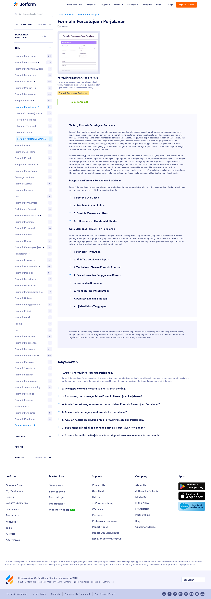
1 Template (64, 26)
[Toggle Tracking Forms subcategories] (36, 393)
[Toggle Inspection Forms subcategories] (34, 272)
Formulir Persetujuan (88, 14)
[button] (33, 24)
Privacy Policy (39, 593)
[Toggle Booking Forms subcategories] (38, 94)
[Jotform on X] (169, 594)
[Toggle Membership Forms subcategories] (39, 304)
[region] (33, 241)
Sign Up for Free (186, 4)
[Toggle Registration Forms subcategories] (38, 62)
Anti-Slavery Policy (105, 593)
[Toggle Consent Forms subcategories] (38, 106)
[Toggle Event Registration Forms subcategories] (45, 68)
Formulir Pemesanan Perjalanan (73, 93)
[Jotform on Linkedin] (175, 594)
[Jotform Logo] (25, 4)
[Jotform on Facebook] (164, 594)
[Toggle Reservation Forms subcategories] (36, 361)
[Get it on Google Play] (191, 486)
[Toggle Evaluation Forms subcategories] (34, 260)
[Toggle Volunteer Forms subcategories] (35, 400)
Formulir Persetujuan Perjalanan (92, 21)
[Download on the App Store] (191, 495)
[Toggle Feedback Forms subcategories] (39, 266)
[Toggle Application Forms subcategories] (34, 81)
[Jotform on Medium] (180, 594)
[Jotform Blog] (186, 594)
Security (55, 593)
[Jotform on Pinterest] (191, 594)
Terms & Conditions (17, 593)
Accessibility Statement (77, 593)
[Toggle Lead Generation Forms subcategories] (46, 291)
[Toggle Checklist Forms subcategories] (40, 215)
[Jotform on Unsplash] (202, 594)
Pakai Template (79, 101)
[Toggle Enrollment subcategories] (29, 253)
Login (170, 4)
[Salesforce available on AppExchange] (191, 506)
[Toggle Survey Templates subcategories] (33, 100)
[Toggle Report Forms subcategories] (34, 349)
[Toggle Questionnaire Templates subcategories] (37, 164)
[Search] (16, 14)
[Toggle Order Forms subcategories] (38, 56)
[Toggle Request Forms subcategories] (38, 355)
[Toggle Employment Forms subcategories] (43, 247)
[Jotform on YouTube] (197, 594)
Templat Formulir (66, 14)
